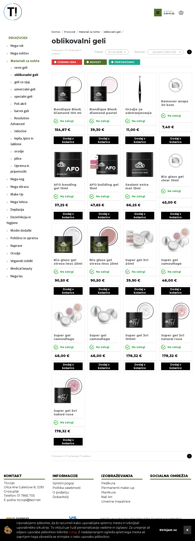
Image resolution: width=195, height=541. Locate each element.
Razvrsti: (139, 52)
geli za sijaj (22, 82)
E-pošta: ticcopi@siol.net (22, 500)
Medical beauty (21, 269)
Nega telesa (18, 202)
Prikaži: (98, 52)
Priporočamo (124, 62)
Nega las (16, 276)
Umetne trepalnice (115, 501)
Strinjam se (168, 530)
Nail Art (107, 497)
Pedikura (108, 483)
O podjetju (61, 492)
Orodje (15, 253)
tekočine (20, 131)
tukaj (73, 532)
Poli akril (20, 104)
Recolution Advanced (19, 121)
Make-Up (16, 194)
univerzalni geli (24, 89)
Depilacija (17, 210)
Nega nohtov (19, 53)
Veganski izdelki (21, 261)
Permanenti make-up (117, 488)
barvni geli (21, 111)
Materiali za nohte (24, 61)
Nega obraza (19, 187)
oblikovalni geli (26, 75)
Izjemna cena (67, 62)
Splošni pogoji (63, 483)
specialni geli (23, 97)
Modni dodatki (20, 230)
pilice (18, 159)
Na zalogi (67, 121)
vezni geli (20, 68)
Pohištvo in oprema (24, 238)
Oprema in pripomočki (19, 168)
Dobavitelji (61, 497)
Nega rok (16, 46)
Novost (95, 62)
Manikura (108, 492)
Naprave (16, 246)
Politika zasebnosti (67, 488)
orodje (19, 151)
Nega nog (17, 179)
